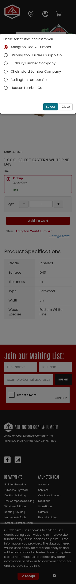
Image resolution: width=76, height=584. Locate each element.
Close (66, 106)
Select (50, 106)
